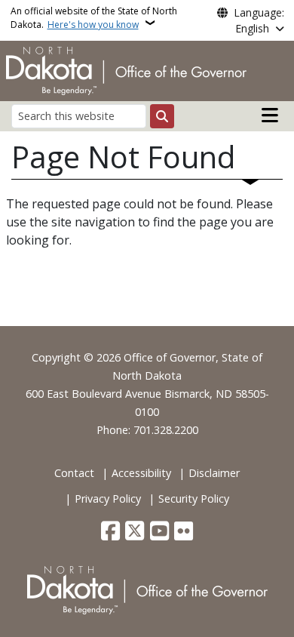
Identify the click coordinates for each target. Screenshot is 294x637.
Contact (74, 473)
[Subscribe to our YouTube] (159, 532)
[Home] (126, 69)
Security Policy (193, 498)
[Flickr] (183, 532)
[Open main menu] (270, 115)
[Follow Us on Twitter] (134, 532)
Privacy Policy (108, 498)
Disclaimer (214, 473)
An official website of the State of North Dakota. (94, 18)
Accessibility (141, 473)
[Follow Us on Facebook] (110, 532)
